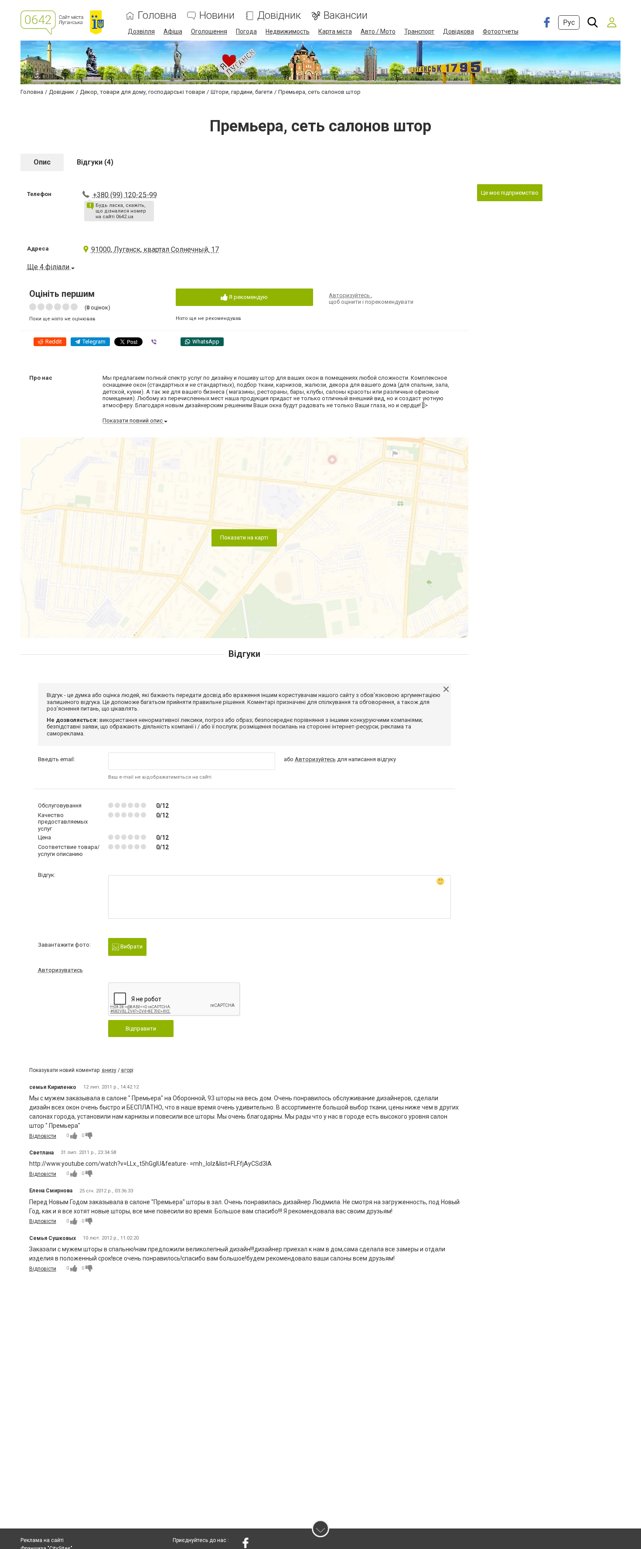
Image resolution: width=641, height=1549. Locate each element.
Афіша (173, 31)
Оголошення (209, 31)
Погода (246, 31)
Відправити (141, 1028)
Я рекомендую (248, 297)
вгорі (127, 1070)
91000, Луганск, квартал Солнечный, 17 (155, 249)
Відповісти (42, 1136)
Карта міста (335, 31)
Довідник (279, 15)
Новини (217, 15)
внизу (109, 1070)
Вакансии (346, 15)
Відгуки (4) (95, 162)
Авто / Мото (378, 31)
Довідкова (458, 31)
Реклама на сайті (42, 1540)
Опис (42, 162)
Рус (569, 22)
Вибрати (131, 946)
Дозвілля (141, 31)
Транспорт (419, 31)
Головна (157, 15)
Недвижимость (288, 31)
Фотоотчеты (500, 31)
